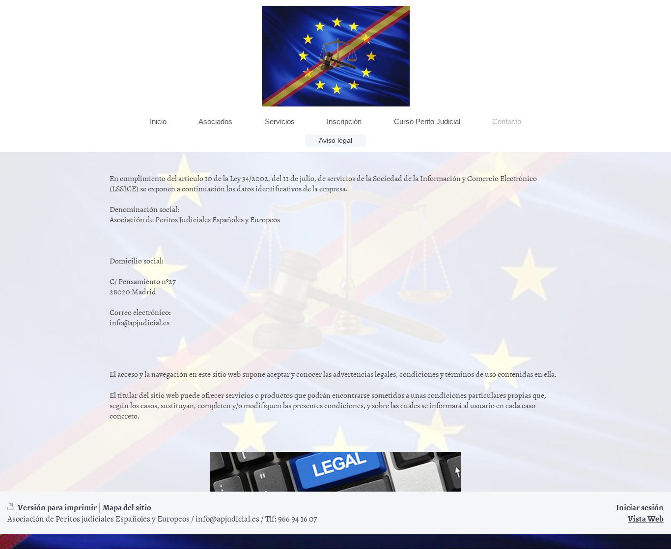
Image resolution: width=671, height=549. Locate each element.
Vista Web (646, 518)
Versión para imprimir (57, 506)
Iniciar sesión (640, 506)
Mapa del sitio (127, 506)
